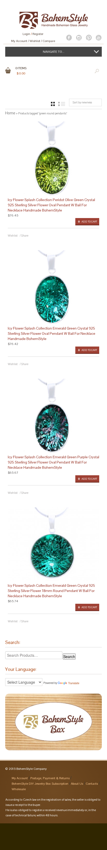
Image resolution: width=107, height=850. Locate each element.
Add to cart (89, 221)
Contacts (92, 784)
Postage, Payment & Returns (50, 778)
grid (53, 104)
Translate (73, 683)
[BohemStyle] (53, 18)
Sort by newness (82, 102)
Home (10, 112)
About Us (77, 784)
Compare (49, 41)
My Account (19, 41)
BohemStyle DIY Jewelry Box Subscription (40, 784)
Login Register (33, 34)
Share (24, 235)
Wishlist (35, 41)
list (61, 104)
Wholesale (19, 789)
